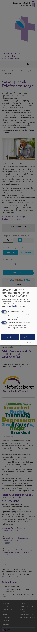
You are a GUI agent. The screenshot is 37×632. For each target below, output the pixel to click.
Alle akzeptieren (27, 337)
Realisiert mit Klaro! (29, 342)
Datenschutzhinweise (14, 306)
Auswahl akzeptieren (10, 337)
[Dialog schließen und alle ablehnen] (35, 288)
